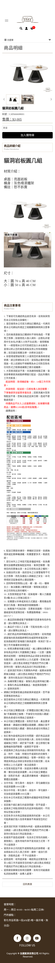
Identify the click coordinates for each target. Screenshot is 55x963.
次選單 (9, 40)
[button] (21, 28)
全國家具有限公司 (27, 19)
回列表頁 (27, 884)
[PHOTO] (27, 73)
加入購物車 (27, 135)
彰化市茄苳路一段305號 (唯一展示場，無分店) (26, 923)
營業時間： (10, 905)
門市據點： (10, 915)
